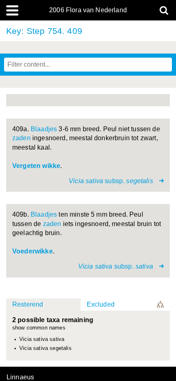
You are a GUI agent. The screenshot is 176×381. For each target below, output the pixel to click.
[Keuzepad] (161, 304)
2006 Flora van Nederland (88, 10)
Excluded (101, 304)
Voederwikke (32, 251)
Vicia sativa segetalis (45, 348)
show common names (38, 328)
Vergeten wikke (36, 165)
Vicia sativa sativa (41, 339)
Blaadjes (44, 129)
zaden (21, 137)
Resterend (27, 304)
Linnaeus (20, 377)
